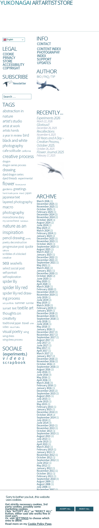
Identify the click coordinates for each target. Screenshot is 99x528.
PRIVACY (9, 57)
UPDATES (44, 62)
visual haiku (15, 327)
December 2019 (45, 292)
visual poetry (12, 331)
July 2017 (42, 342)
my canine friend (11, 221)
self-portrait (10, 272)
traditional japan (12, 323)
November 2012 (46, 455)
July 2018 (42, 321)
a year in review (12, 135)
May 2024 (42, 228)
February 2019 (45, 308)
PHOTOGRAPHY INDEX (48, 54)
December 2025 (45, 204)
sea (6, 263)
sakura (6, 250)
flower (8, 183)
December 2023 (45, 238)
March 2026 (43, 201)
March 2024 (43, 230)
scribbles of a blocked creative (14, 255)
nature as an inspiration (14, 229)
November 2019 (46, 294)
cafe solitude (12, 150)
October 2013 (44, 431)
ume (32, 323)
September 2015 (46, 393)
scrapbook (14, 362)
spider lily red (15, 287)
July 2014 (42, 420)
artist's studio (12, 121)
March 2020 (43, 286)
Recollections (45, 131)
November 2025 (46, 206)
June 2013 (42, 441)
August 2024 (43, 222)
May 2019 (42, 302)
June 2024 (42, 225)
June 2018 (42, 324)
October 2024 (44, 220)
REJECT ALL (84, 509)
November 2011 (46, 471)
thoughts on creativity (12, 316)
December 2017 (45, 332)
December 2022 (45, 257)
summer (20, 303)
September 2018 (46, 318)
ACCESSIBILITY (13, 64)
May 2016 (42, 377)
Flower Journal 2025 (50, 152)
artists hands (11, 130)
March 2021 (43, 268)
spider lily (10, 281)
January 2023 (44, 254)
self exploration (12, 277)
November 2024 (46, 217)
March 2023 (43, 252)
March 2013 (43, 446)
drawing (9, 169)
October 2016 (44, 364)
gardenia (7, 189)
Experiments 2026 (48, 117)
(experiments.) (15, 354)
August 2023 (43, 249)
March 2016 (43, 383)
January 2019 (44, 310)
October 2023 (44, 244)
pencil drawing (14, 237)
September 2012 (46, 460)
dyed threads (10, 178)
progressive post (13, 246)
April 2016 (42, 380)
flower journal (20, 184)
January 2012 (44, 468)
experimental (25, 178)
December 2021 (45, 260)
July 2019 (42, 297)
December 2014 (45, 412)
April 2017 (42, 350)
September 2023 (46, 246)
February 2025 (45, 212)
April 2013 (42, 444)
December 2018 (45, 313)
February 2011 (45, 476)
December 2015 (45, 390)
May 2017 (42, 348)
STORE (7, 61)
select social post (13, 268)
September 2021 (46, 262)
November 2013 (46, 428)
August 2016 (43, 369)
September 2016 (46, 366)
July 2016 (42, 372)
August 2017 (43, 340)
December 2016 (45, 358)
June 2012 (42, 463)
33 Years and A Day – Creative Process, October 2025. (50, 142)
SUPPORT (44, 59)
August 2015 (43, 396)
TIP (53, 76)
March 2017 (43, 353)
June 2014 (42, 422)
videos (14, 358)
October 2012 (44, 457)
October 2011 (44, 473)
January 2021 (44, 270)
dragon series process (14, 165)
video (6, 327)
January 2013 (44, 452)
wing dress (8, 336)
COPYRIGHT (11, 68)
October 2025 (44, 209)
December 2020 (45, 273)
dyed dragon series (13, 174)
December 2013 (45, 425)
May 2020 (42, 281)
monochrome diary (13, 217)
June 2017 (42, 345)
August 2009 (43, 481)
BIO (39, 76)
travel (25, 323)
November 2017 (46, 334)
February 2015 (45, 407)
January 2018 (44, 329)
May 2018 (42, 326)
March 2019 (43, 305)
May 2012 (42, 465)
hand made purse (10, 193)
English (9, 39)
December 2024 (45, 214)
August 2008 (43, 484)
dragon (6, 161)
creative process (18, 156)
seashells (16, 263)
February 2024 (45, 233)
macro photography (13, 209)
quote (29, 246)
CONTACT (44, 43)
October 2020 (44, 276)
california (26, 151)
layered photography (17, 202)
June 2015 (42, 401)
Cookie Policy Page (39, 524)
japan (28, 193)
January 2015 (44, 409)
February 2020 (45, 289)
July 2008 (42, 487)
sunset (7, 308)
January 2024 (44, 236)
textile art (25, 308)
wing (26, 332)
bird (26, 135)
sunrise (30, 303)
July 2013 (42, 439)
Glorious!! (43, 124)
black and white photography (15, 143)
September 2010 (46, 479)
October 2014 (44, 414)
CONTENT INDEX (49, 48)
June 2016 (42, 374)
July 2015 (42, 398)
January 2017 (44, 356)
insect (21, 193)
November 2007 (46, 489)
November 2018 (46, 316)
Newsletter (19, 83)
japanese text (11, 197)
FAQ (46, 76)
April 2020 (42, 284)
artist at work (11, 126)
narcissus (24, 220)
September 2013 (46, 433)
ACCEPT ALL (65, 509)
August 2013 (43, 436)
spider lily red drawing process (17, 296)
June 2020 (42, 278)
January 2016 (44, 388)
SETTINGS (21, 518)
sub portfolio (8, 303)
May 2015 (42, 404)
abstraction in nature (13, 113)
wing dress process (13, 339)
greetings (19, 189)
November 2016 (46, 361)
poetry (28, 238)
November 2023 (46, 241)
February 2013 (45, 449)
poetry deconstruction (15, 242)
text (14, 308)
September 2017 (46, 337)
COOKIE (8, 54)
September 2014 (46, 417)
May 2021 (42, 265)
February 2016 (45, 385)
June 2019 (42, 300)
